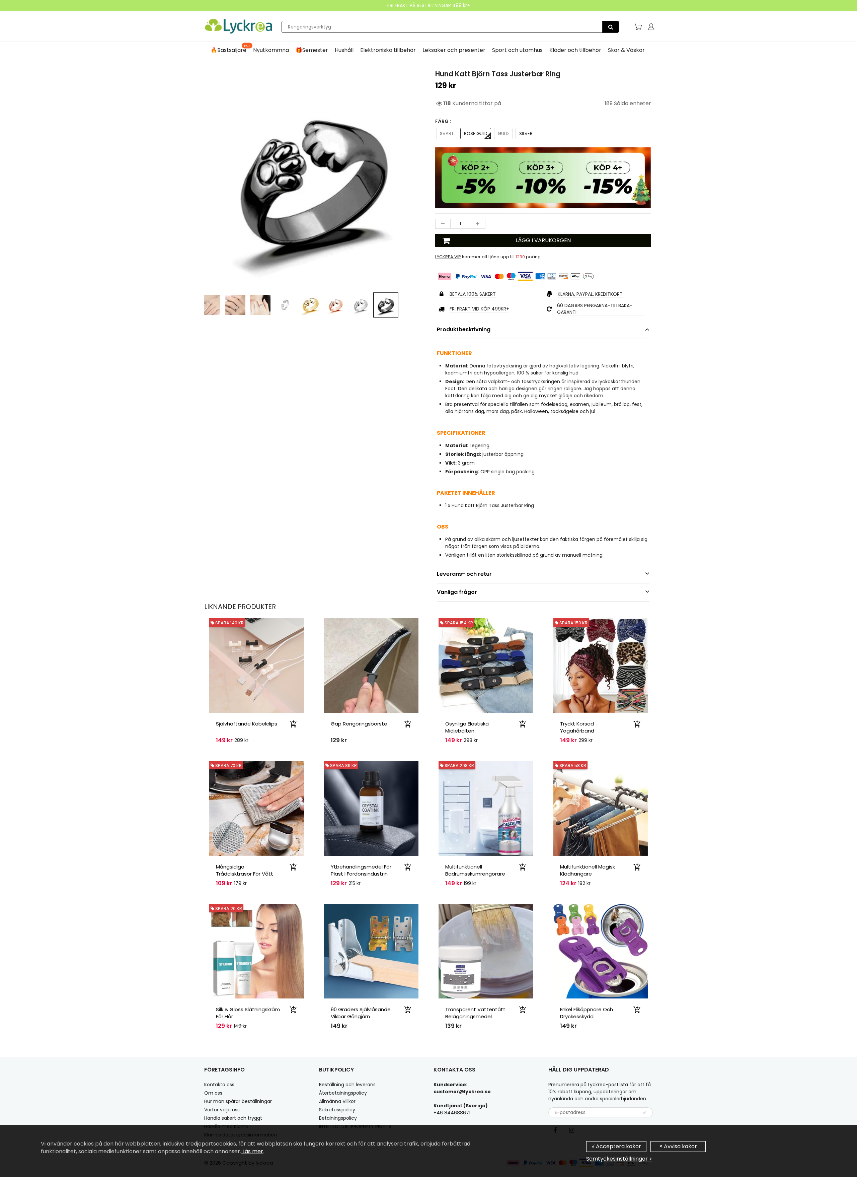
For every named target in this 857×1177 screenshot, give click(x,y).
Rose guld (475, 133)
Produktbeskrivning (463, 329)
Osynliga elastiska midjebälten (467, 727)
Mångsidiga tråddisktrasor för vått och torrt (244, 873)
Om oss (213, 1093)
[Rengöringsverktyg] (610, 27)
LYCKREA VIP (448, 257)
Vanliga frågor (457, 592)
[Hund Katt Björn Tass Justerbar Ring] (313, 178)
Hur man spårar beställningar (238, 1101)
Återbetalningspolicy (343, 1093)
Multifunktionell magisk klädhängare (587, 870)
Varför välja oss (222, 1109)
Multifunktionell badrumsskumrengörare (475, 870)
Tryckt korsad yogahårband (577, 727)
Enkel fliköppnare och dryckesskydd (586, 1013)
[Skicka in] (644, 1112)
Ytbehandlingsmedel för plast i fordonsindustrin (361, 870)
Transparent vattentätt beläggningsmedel (475, 1013)
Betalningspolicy (338, 1118)
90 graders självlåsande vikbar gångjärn (361, 1013)
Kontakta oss (219, 1084)
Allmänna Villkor (337, 1101)
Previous (179, 207)
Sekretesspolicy (337, 1109)
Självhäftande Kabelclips (246, 723)
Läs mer (252, 1151)
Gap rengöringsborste (359, 723)
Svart (447, 133)
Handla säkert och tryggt (233, 1118)
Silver (526, 133)
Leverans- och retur (464, 574)
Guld (503, 133)
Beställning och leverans (347, 1084)
